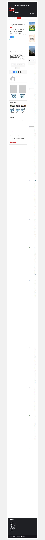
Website (19, 135)
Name (11, 131)
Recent (30, 60)
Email (11, 135)
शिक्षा (13, 24)
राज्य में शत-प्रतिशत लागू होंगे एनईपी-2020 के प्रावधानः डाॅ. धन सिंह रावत (12, 110)
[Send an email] (16, 33)
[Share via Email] (18, 72)
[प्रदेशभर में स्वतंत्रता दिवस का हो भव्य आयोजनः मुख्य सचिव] (31, 220)
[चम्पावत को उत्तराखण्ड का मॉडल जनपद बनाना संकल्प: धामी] (31, 416)
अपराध (20, 5)
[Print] (20, 72)
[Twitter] (13, 37)
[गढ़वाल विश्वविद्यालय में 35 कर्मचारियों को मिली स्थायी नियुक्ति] (18, 106)
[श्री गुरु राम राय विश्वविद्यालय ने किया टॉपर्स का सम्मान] (23, 106)
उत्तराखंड (18, 5)
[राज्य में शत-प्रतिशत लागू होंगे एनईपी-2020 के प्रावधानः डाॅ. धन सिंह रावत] (12, 106)
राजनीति (26, 5)
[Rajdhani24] (11, 9)
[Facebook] (11, 37)
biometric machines (21, 64)
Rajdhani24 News (14, 33)
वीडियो (17, 12)
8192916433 (13, 523)
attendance (14, 64)
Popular (34, 60)
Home (15, 5)
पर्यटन (22, 5)
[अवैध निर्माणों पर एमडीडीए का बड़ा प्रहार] (31, 313)
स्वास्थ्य (28, 5)
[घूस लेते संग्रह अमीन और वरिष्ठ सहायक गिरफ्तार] (31, 65)
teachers (18, 67)
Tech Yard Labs (22, 536)
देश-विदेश (16, 12)
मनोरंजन (24, 5)
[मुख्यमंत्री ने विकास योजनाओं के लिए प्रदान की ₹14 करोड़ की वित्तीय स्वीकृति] (31, 248)
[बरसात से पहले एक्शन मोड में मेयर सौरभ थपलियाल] (31, 389)
